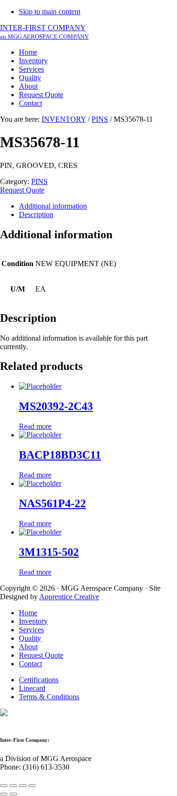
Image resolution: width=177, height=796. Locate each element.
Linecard (32, 688)
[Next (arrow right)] (13, 794)
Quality (30, 638)
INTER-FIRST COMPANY (44, 32)
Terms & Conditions (49, 697)
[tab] (98, 206)
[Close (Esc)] (4, 785)
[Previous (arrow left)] (4, 794)
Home (28, 613)
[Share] (13, 785)
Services (31, 630)
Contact (30, 664)
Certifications (39, 680)
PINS (100, 119)
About (28, 647)
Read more (35, 426)
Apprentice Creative (69, 597)
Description (36, 214)
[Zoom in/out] (32, 785)
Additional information (53, 206)
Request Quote (22, 190)
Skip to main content (49, 12)
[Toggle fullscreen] (22, 785)
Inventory (33, 621)
